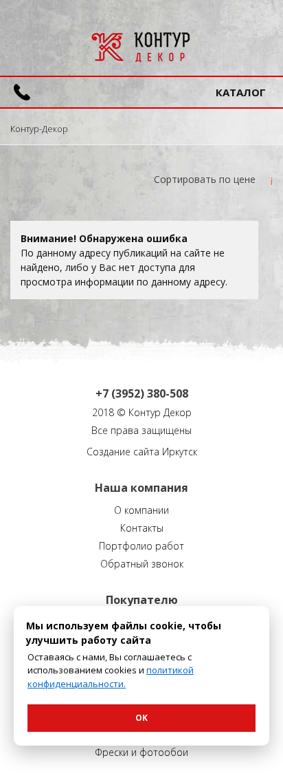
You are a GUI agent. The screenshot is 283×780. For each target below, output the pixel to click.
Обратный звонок (141, 563)
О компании (141, 510)
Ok (141, 718)
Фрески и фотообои (141, 752)
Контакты (141, 527)
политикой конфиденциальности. (110, 677)
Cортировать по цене (205, 179)
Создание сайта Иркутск (142, 451)
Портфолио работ (141, 545)
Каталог (241, 92)
